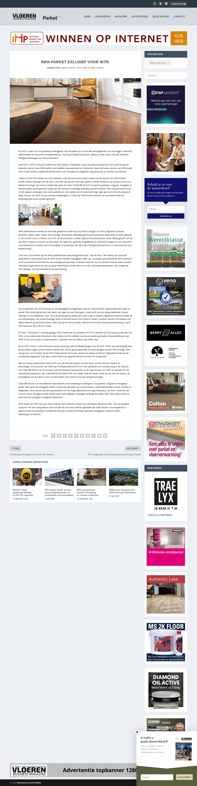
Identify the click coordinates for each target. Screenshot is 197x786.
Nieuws (100, 67)
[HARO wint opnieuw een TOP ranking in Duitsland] (123, 477)
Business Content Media (29, 782)
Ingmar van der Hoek (71, 67)
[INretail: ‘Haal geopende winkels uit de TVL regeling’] (27, 477)
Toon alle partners (159, 515)
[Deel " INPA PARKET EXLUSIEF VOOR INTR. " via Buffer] (88, 436)
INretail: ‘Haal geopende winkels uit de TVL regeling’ (23, 492)
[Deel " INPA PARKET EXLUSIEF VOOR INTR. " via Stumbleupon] (93, 436)
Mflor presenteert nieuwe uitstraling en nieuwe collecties (87, 492)
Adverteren (140, 16)
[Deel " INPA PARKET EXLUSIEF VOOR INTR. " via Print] (105, 436)
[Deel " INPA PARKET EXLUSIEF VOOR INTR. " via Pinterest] (76, 436)
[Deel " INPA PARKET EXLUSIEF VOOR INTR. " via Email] (99, 436)
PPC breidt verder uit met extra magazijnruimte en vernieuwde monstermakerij (59, 492)
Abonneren (102, 16)
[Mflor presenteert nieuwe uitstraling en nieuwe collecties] (91, 477)
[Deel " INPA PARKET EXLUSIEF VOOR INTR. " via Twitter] (59, 436)
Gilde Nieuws (160, 16)
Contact (179, 16)
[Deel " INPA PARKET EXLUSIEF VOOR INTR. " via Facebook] (53, 436)
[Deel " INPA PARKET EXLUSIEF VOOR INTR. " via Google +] (65, 436)
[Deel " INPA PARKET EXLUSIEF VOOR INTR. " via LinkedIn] (82, 436)
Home (87, 16)
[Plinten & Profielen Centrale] (165, 493)
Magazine (121, 16)
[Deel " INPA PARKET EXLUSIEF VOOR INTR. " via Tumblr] (70, 436)
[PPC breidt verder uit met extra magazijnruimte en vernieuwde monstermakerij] (59, 477)
